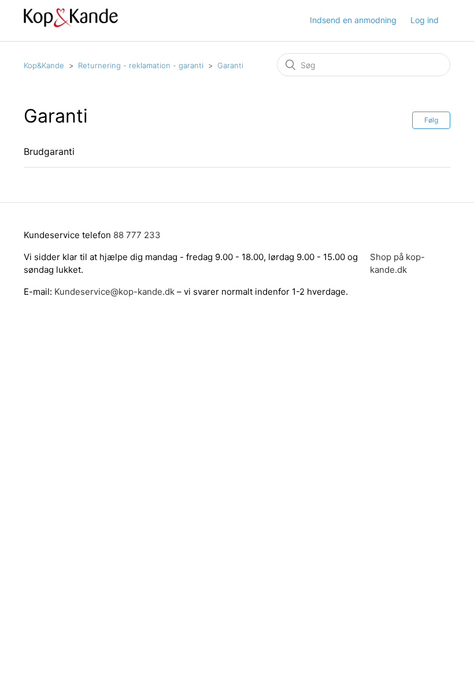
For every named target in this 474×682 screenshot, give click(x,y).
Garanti (230, 65)
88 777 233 (137, 234)
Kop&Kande (44, 65)
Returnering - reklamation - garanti (140, 65)
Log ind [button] (424, 20)
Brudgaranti (49, 151)
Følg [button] (431, 120)
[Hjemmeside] (71, 26)
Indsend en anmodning (353, 20)
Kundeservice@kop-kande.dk (115, 291)
